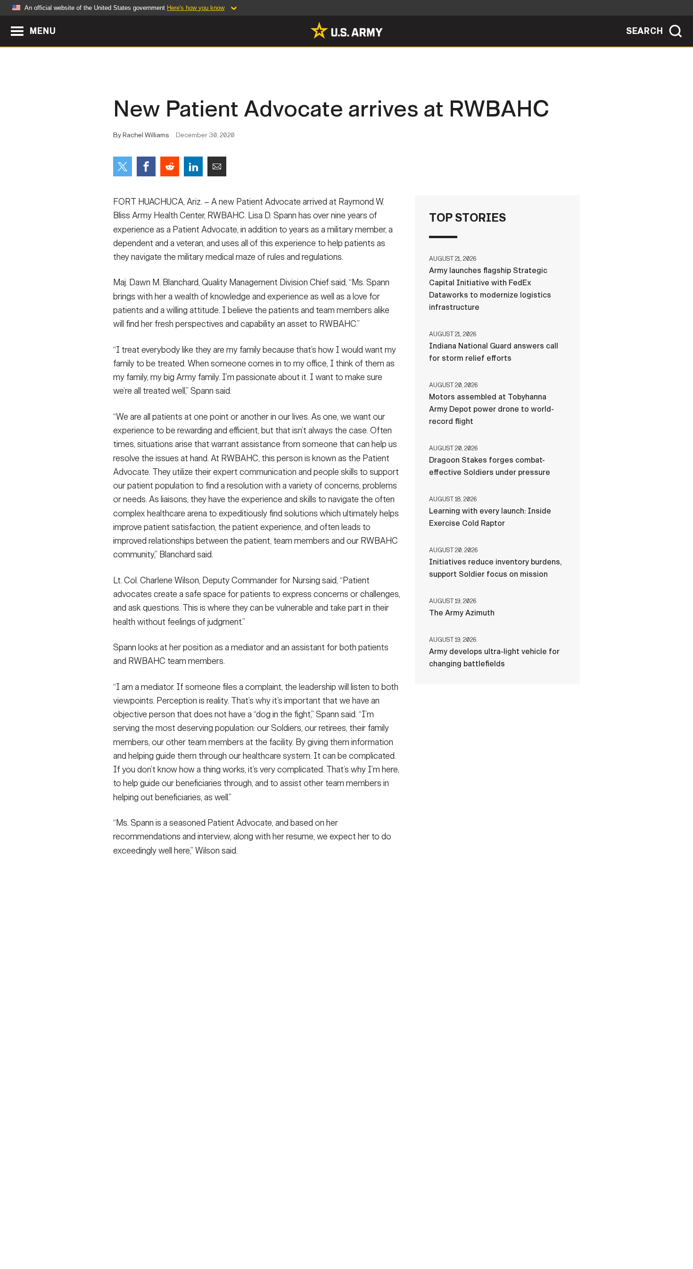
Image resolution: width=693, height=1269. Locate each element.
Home (140, 1227)
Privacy (236, 1227)
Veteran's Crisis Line (524, 1227)
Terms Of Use (289, 1227)
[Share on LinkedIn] (193, 166)
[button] (5, 20)
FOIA (404, 1227)
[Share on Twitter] (122, 166)
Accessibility (354, 1227)
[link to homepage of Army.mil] (346, 30)
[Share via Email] (216, 166)
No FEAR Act (449, 1227)
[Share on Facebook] (146, 166)
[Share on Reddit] (169, 166)
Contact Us (185, 1227)
